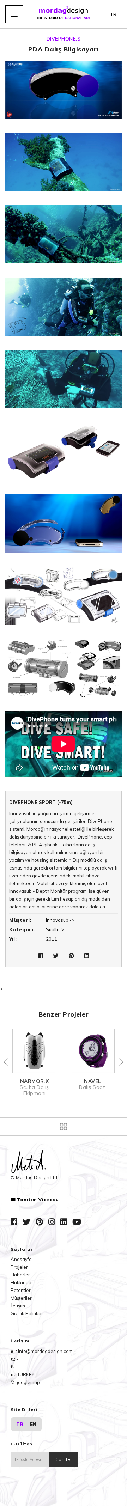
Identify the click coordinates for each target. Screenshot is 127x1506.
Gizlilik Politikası (28, 1313)
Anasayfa (21, 1259)
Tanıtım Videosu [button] (38, 1199)
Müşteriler (21, 1298)
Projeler (19, 1267)
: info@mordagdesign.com (44, 1351)
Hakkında (21, 1282)
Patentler (21, 1290)
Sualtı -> (55, 929)
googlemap (27, 1382)
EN (33, 1424)
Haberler (20, 1275)
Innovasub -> (60, 920)
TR (19, 1424)
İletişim (18, 1306)
